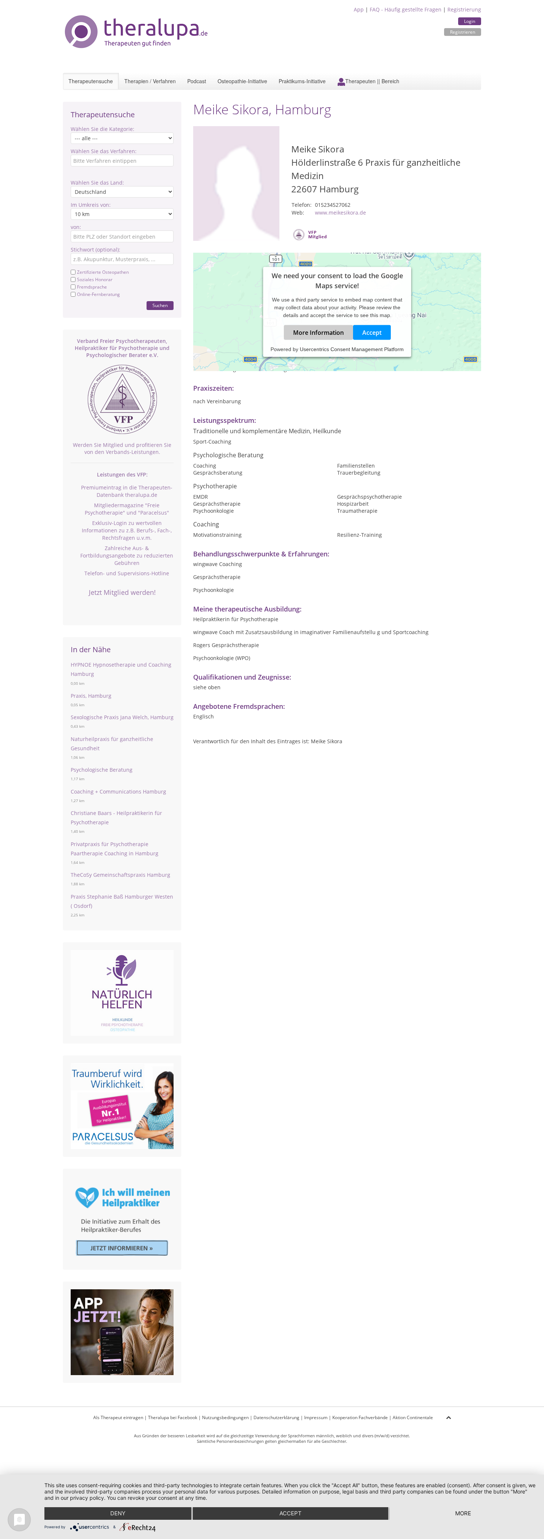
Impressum (316, 1417)
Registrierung (464, 9)
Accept (372, 332)
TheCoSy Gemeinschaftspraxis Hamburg (120, 874)
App (359, 9)
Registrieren (462, 32)
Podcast (196, 81)
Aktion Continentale (413, 1417)
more (463, 1513)
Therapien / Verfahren (150, 81)
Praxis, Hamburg (91, 695)
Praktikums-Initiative (302, 81)
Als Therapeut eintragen (118, 1417)
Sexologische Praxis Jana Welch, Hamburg (122, 717)
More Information (318, 332)
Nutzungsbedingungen (225, 1417)
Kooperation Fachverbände (360, 1417)
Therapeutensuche (90, 81)
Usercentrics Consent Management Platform (352, 349)
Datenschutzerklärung (276, 1417)
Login (469, 21)
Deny (117, 1513)
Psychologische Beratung (101, 769)
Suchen (160, 305)
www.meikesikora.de (340, 212)
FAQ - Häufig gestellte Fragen (405, 9)
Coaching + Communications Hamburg (118, 791)
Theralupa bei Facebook (172, 1417)
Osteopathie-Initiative (242, 81)
